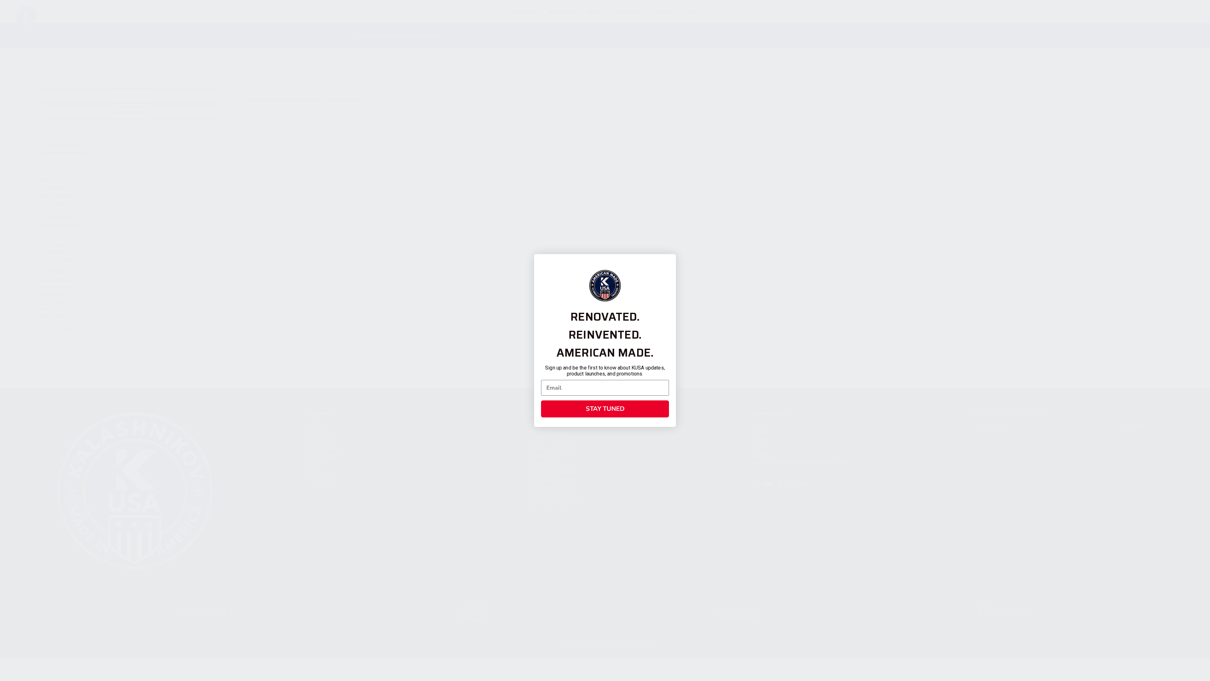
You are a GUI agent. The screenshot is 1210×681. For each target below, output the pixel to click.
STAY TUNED (605, 409)
